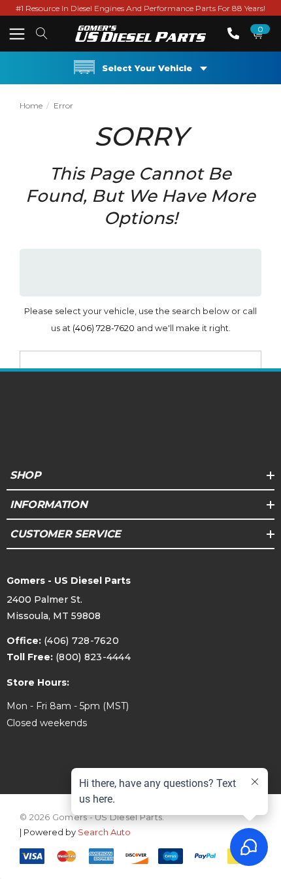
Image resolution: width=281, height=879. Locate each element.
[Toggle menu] (16, 33)
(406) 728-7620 (104, 328)
